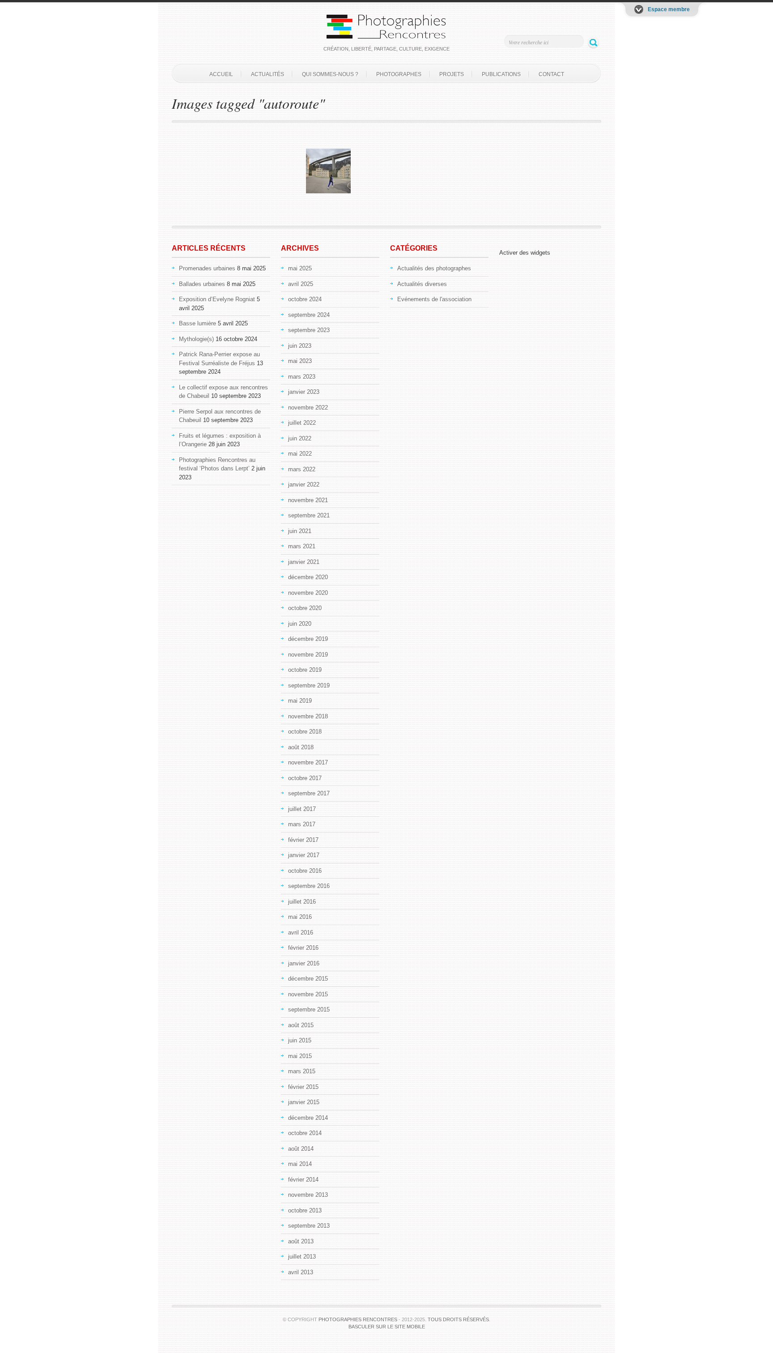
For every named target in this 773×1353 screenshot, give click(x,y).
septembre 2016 (309, 886)
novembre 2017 (308, 762)
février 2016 (303, 947)
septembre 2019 (309, 685)
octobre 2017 (305, 778)
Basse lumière (197, 323)
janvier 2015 (303, 1102)
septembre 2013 (309, 1225)
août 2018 (301, 747)
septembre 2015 (309, 1009)
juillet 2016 (302, 901)
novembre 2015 (308, 994)
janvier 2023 (303, 391)
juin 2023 (299, 345)
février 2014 (303, 1179)
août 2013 (301, 1241)
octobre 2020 (305, 608)
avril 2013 (300, 1272)
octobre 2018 (305, 731)
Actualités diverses (422, 284)
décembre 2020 (308, 577)
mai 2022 (300, 453)
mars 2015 (301, 1071)
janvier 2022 (303, 484)
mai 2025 (300, 268)
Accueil (221, 74)
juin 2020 (299, 623)
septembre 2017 (309, 793)
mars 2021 (301, 546)
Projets (451, 74)
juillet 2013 (302, 1256)
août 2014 (301, 1148)
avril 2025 (300, 284)
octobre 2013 (305, 1210)
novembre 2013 (308, 1194)
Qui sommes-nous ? (330, 74)
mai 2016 (300, 916)
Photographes (398, 74)
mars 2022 (301, 469)
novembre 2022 (308, 407)
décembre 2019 (308, 639)
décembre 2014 (308, 1117)
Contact (551, 74)
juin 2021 (299, 531)
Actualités (267, 74)
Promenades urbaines (207, 268)
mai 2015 (300, 1056)
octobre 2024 (305, 299)
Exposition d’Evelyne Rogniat (217, 299)
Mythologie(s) (196, 339)
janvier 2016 (303, 963)
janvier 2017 (303, 855)
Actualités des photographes (434, 268)
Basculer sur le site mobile (386, 1326)
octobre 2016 (305, 870)
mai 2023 (300, 361)
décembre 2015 (308, 978)
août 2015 (301, 1025)
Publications (501, 74)
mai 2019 (300, 700)
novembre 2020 (308, 592)
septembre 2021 (309, 515)
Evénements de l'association (434, 299)
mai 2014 (300, 1164)
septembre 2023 (309, 330)
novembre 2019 (308, 654)
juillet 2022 (302, 422)
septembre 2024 (309, 315)
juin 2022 (299, 438)
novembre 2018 (308, 716)
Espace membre (669, 9)
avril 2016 (300, 932)
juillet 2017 (302, 809)
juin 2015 (299, 1040)
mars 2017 (301, 824)
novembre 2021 (308, 500)
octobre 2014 (305, 1133)
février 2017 (303, 840)
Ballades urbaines (202, 284)
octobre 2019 (305, 669)
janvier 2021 (303, 562)
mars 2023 (301, 376)
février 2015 (303, 1087)
